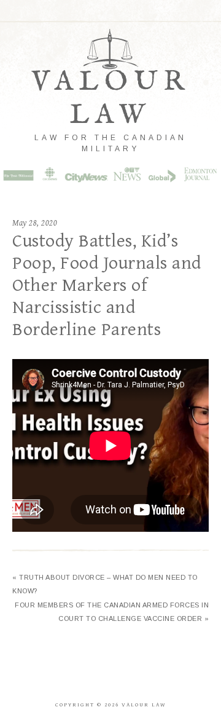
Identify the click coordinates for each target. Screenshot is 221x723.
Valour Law (110, 99)
